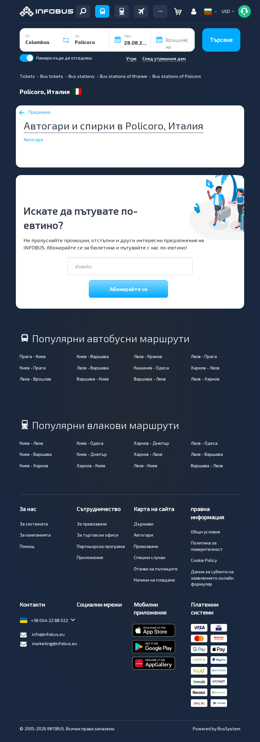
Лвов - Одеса (204, 443)
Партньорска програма (101, 546)
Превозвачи (146, 546)
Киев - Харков (34, 465)
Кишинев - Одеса (151, 367)
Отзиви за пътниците (156, 568)
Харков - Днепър (151, 443)
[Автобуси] (102, 11)
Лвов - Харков (205, 378)
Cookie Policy (204, 560)
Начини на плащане (154, 579)
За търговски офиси (97, 535)
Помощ (27, 546)
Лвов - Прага (204, 356)
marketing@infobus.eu (54, 643)
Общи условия (205, 531)
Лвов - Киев (145, 465)
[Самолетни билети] (141, 11)
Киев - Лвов (31, 443)
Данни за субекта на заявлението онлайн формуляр (212, 578)
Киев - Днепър (92, 454)
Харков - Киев (91, 465)
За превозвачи (92, 523)
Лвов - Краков (148, 356)
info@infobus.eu (48, 634)
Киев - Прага (33, 367)
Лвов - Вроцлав (35, 378)
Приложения (90, 557)
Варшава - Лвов (150, 378)
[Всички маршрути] (83, 11)
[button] (160, 11)
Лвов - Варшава (93, 367)
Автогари (143, 535)
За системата (34, 523)
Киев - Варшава (93, 356)
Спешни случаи (149, 557)
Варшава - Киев (93, 378)
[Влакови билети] (121, 11)
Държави (143, 523)
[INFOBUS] (46, 11)
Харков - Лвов (205, 367)
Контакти (32, 604)
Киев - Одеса (90, 443)
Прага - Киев (33, 356)
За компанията (35, 535)
